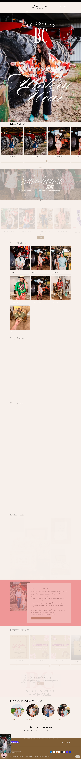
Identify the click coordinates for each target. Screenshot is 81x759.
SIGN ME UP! (40, 383)
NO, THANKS (40, 387)
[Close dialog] (53, 368)
